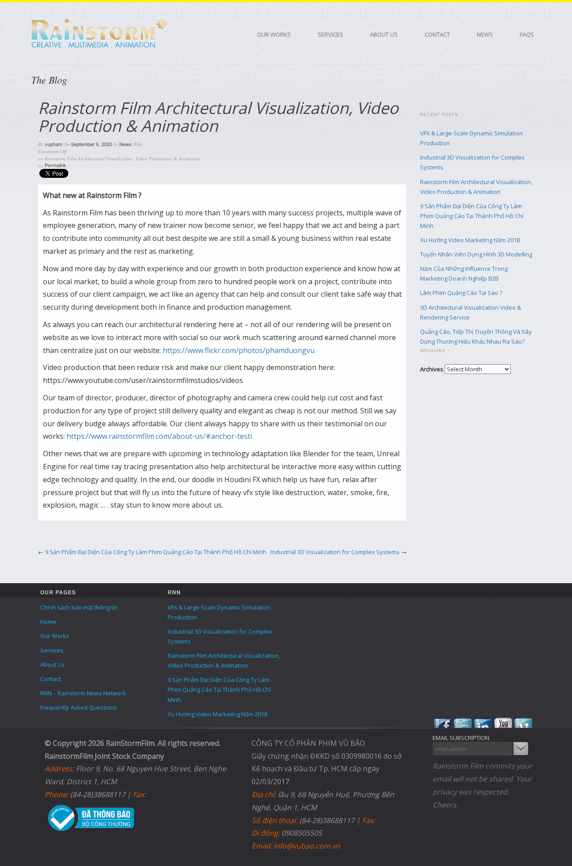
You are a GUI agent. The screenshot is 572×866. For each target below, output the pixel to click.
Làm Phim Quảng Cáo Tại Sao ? (461, 293)
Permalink (55, 164)
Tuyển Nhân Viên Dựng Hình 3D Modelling (476, 254)
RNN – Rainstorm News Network (83, 693)
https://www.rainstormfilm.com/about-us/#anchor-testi (159, 436)
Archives (431, 369)
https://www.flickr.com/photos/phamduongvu (239, 350)
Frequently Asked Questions (78, 707)
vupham (53, 143)
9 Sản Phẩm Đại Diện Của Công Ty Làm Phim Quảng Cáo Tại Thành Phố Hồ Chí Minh (155, 552)
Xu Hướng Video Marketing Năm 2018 (470, 240)
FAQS (527, 34)
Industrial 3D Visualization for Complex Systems (335, 552)
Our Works (274, 34)
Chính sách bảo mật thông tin (79, 607)
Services (330, 34)
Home (48, 622)
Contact (437, 34)
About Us (384, 34)
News (485, 34)
